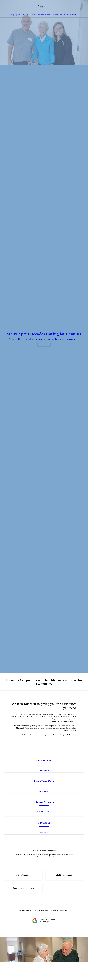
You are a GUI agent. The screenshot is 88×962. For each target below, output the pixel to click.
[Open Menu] (85, 6)
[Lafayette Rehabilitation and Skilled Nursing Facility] (41, 6)
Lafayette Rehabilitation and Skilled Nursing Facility (53, 15)
